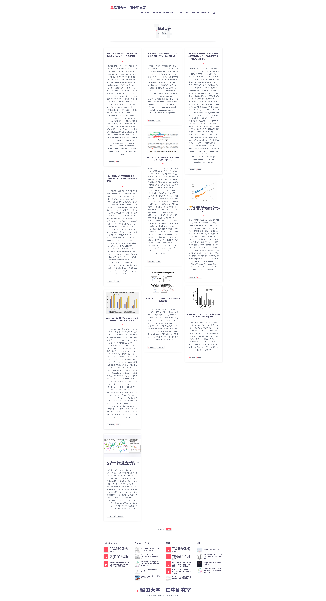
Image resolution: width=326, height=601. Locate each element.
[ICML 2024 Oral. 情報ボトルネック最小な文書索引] (137, 550)
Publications (157, 13)
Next (169, 529)
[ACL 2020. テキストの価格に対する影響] (199, 563)
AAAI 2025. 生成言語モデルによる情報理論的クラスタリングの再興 (122, 319)
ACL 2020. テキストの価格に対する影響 (213, 563)
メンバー (147, 13)
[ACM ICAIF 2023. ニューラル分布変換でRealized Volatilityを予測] (199, 556)
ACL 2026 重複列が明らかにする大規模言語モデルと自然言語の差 (162, 54)
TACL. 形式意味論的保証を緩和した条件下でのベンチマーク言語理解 (122, 54)
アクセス (180, 13)
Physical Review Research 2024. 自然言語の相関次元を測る (150, 556)
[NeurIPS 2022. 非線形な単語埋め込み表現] (137, 577)
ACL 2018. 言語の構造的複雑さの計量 (150, 570)
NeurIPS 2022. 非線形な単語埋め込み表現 (150, 577)
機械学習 (111, 161)
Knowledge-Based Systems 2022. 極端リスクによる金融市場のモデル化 (122, 463)
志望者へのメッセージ (169, 13)
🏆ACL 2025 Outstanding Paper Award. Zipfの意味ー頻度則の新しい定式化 (203, 209)
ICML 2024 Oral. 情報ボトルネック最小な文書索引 (163, 299)
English (203, 13)
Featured (152, 347)
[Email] (213, 12)
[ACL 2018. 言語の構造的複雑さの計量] (137, 570)
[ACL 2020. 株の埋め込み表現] (199, 550)
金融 (199, 357)
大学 (187, 13)
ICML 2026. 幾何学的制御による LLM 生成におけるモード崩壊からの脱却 (122, 178)
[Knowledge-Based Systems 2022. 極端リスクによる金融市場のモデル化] (137, 563)
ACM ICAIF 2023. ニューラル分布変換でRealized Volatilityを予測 (204, 315)
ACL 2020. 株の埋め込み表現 (212, 550)
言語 (118, 161)
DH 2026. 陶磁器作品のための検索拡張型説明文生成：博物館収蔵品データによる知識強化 (203, 56)
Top (141, 13)
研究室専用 (194, 13)
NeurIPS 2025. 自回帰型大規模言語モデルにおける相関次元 (163, 158)
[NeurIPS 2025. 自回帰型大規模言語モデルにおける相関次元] (168, 578)
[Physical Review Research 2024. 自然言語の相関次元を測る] (137, 556)
